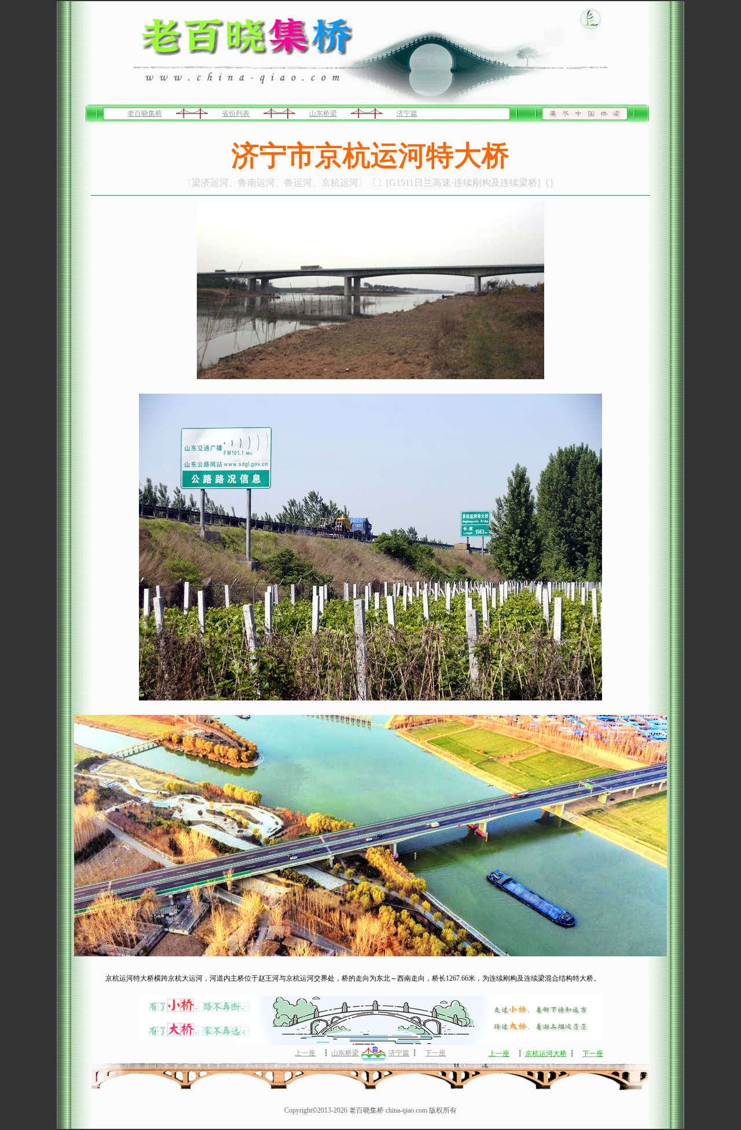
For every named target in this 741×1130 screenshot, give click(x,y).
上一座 (305, 1053)
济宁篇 (407, 113)
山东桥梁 (323, 113)
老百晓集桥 (144, 113)
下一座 (435, 1053)
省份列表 (236, 113)
